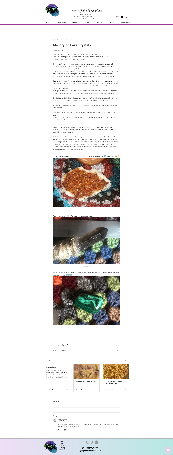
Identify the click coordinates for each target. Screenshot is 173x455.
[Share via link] (67, 345)
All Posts (46, 28)
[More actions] (119, 40)
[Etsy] (96, 442)
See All (127, 360)
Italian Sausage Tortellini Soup (86, 382)
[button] (117, 17)
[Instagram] (87, 442)
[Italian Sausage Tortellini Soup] (87, 371)
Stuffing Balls (51, 367)
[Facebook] (83, 442)
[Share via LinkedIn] (63, 345)
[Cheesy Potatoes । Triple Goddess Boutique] (116, 371)
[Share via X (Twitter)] (58, 345)
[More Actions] (119, 420)
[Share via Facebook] (54, 345)
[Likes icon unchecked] (58, 430)
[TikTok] (92, 442)
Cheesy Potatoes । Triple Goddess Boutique (113, 383)
